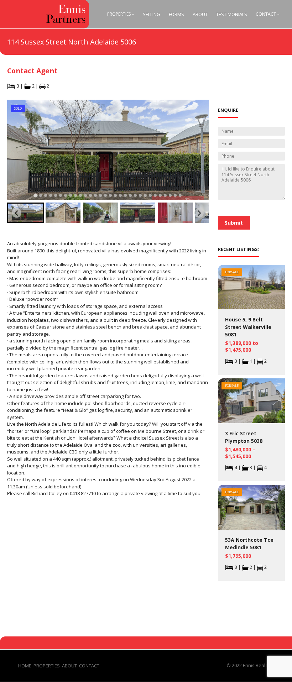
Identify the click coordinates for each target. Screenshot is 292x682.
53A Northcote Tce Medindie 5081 (249, 543)
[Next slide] (199, 213)
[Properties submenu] (133, 14)
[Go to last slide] (16, 213)
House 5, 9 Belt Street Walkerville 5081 (248, 327)
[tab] (35, 195)
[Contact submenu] (278, 14)
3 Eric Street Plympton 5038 (243, 437)
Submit (234, 222)
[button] (25, 213)
